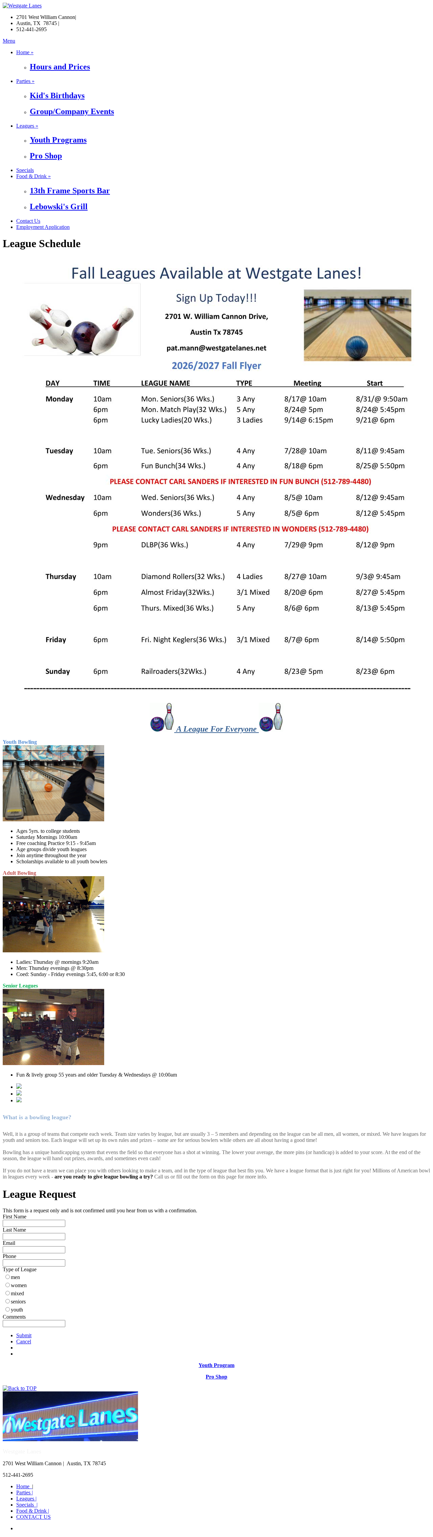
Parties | (24, 1492)
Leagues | (26, 1498)
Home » (24, 52)
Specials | (27, 1505)
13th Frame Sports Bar (70, 190)
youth (17, 1310)
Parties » (25, 81)
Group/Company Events (72, 111)
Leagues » (27, 126)
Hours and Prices (60, 66)
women (19, 1285)
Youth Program (216, 1365)
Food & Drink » (33, 176)
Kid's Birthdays (57, 95)
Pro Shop (46, 155)
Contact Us (28, 221)
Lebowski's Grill (59, 206)
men (15, 1277)
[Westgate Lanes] (22, 5)
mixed (17, 1293)
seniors (18, 1301)
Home (24, 1486)
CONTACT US (33, 1517)
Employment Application (43, 227)
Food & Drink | (32, 1511)
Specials (25, 170)
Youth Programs (58, 139)
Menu (9, 41)
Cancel (23, 1341)
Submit (23, 1335)
